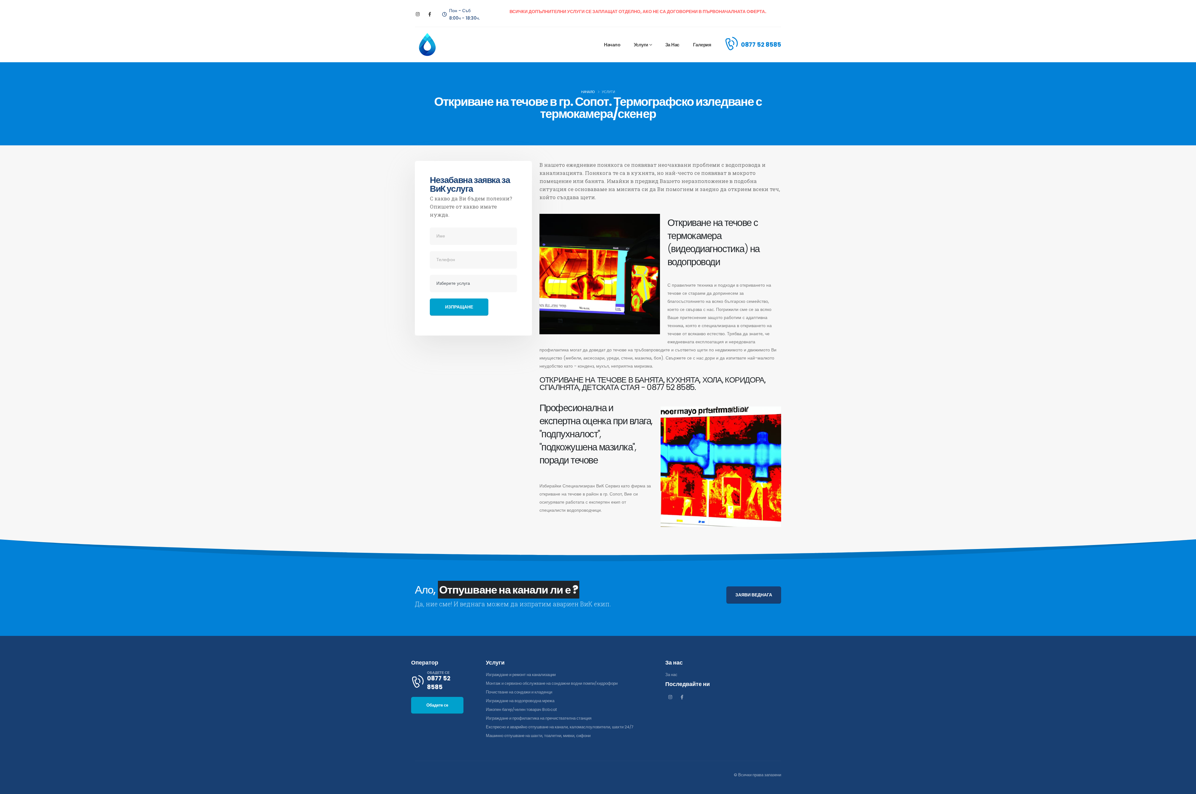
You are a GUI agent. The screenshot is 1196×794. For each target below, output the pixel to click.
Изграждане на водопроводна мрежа (520, 700)
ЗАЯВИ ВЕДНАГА (753, 595)
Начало (612, 44)
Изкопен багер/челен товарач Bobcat (521, 709)
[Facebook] (430, 14)
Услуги (641, 44)
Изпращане (459, 307)
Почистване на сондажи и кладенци (519, 692)
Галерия (702, 44)
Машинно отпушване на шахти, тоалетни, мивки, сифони (538, 735)
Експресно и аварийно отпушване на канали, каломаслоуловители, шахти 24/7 (560, 727)
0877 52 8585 (761, 44)
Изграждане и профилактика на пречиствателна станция (538, 718)
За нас (672, 44)
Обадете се (437, 705)
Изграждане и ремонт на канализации (521, 674)
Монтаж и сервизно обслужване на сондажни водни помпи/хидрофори (552, 683)
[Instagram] (418, 14)
